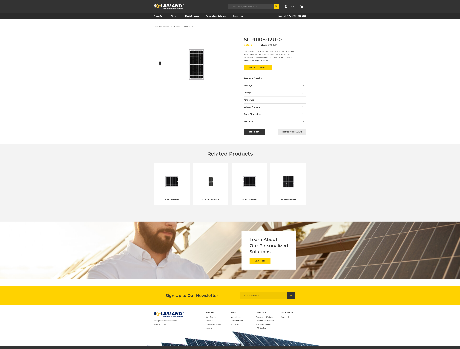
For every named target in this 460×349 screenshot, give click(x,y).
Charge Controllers (213, 324)
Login (291, 6)
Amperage (249, 100)
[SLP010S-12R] (249, 184)
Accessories (210, 321)
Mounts (209, 328)
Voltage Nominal (252, 107)
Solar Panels (211, 317)
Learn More (172, 205)
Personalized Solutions (216, 16)
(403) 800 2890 (299, 16)
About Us (235, 324)
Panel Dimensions (252, 114)
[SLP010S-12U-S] (211, 184)
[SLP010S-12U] (172, 184)
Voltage (248, 93)
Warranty (248, 121)
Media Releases (192, 16)
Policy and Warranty (264, 324)
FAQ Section (261, 328)
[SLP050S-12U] (288, 184)
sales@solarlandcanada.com (165, 321)
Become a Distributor (265, 321)
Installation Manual (292, 132)
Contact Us (238, 16)
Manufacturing (237, 321)
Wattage (248, 85)
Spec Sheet (254, 132)
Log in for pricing (257, 68)
